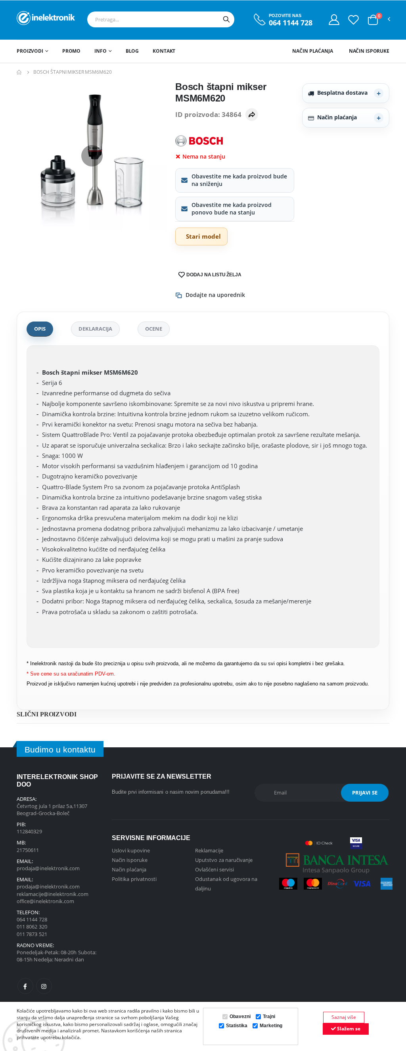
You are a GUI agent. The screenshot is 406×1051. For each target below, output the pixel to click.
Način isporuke (369, 51)
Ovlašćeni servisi (214, 869)
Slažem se (348, 1028)
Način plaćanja (312, 51)
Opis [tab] (40, 328)
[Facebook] (25, 986)
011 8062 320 (32, 926)
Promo (71, 51)
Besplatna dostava (342, 92)
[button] (373, 19)
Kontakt (164, 51)
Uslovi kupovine (131, 850)
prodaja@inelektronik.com (48, 868)
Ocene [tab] (153, 328)
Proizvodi (30, 51)
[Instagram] (44, 986)
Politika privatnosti (134, 879)
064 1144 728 (290, 22)
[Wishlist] (353, 19)
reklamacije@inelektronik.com (52, 894)
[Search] (226, 19)
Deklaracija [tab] (95, 328)
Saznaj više (343, 1017)
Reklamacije (209, 850)
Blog (132, 51)
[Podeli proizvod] (251, 114)
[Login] (334, 19)
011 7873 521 (32, 934)
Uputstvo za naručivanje (224, 859)
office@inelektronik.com (46, 901)
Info (100, 51)
